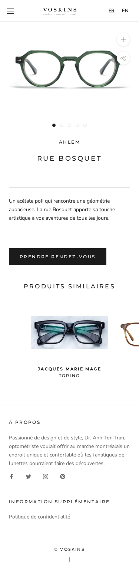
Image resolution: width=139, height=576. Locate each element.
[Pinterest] (62, 476)
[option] (125, 11)
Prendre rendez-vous (58, 256)
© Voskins (69, 549)
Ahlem (69, 142)
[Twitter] (28, 476)
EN (125, 10)
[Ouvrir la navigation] (10, 11)
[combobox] (111, 11)
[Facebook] (11, 476)
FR (112, 10)
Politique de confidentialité (39, 516)
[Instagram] (45, 476)
